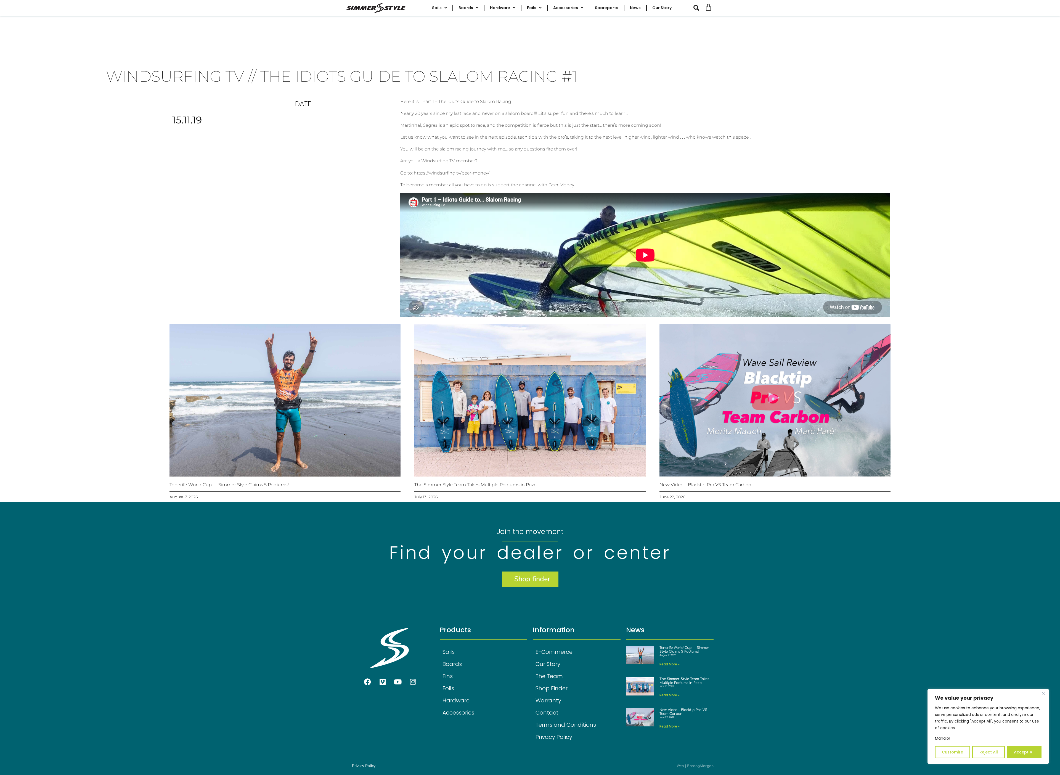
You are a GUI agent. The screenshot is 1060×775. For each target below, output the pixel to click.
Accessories (458, 712)
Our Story (548, 664)
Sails (448, 652)
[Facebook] (367, 682)
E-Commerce (554, 652)
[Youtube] (398, 682)
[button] (699, 8)
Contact (547, 712)
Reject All (988, 752)
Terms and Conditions (566, 725)
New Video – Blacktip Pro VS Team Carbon (705, 484)
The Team (549, 676)
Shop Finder (552, 688)
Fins (447, 676)
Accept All (1024, 752)
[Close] (1043, 693)
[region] (988, 726)
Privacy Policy (554, 737)
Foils (448, 688)
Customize (952, 752)
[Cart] (708, 7)
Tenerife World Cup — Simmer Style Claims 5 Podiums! (229, 484)
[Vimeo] (382, 682)
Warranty (548, 700)
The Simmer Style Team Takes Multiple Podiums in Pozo (475, 484)
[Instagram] (413, 682)
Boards (452, 664)
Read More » (669, 664)
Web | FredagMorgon (695, 766)
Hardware (456, 700)
